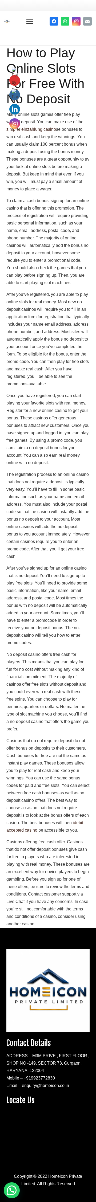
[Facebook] (54, 21)
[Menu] (29, 21)
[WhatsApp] (65, 21)
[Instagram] (76, 21)
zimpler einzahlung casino (31, 129)
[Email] (87, 21)
